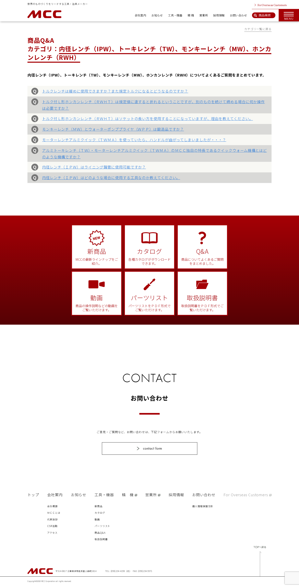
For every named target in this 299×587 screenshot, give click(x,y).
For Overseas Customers (272, 5)
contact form (152, 448)
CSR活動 (52, 526)
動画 (97, 519)
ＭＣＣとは (53, 512)
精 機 (191, 15)
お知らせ (157, 15)
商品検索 (265, 15)
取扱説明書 (101, 539)
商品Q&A (100, 532)
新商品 (99, 506)
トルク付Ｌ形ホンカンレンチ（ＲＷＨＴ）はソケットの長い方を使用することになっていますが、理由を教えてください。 (147, 118)
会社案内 (140, 15)
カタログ (100, 512)
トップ (33, 494)
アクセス (52, 532)
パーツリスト (102, 526)
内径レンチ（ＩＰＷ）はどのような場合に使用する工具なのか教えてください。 (111, 177)
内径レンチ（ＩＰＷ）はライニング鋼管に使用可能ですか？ (94, 167)
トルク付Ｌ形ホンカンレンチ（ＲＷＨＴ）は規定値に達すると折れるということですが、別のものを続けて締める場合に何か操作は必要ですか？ (153, 105)
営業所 (203, 15)
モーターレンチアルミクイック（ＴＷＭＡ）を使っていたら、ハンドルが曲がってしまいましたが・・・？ (134, 139)
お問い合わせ (238, 15)
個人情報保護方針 (202, 506)
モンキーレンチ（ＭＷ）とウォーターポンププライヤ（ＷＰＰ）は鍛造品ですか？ (113, 129)
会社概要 (52, 506)
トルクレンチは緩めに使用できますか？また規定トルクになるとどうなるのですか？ (115, 91)
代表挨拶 (52, 519)
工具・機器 (175, 15)
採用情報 (219, 15)
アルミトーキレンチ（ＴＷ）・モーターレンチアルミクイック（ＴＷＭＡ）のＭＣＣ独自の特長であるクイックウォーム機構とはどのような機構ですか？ (154, 153)
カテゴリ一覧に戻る (258, 29)
